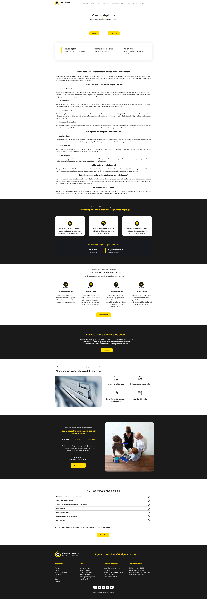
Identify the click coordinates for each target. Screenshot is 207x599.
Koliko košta (96, 165)
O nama (57, 570)
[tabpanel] (78, 448)
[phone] (112, 587)
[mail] (107, 587)
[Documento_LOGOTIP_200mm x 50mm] (63, 2)
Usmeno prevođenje (85, 572)
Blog (56, 579)
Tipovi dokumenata (61, 572)
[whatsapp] (103, 587)
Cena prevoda (60, 169)
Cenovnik (58, 574)
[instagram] (99, 587)
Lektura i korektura (85, 574)
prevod (77, 78)
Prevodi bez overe (85, 570)
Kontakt (57, 581)
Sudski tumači (83, 579)
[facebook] (95, 587)
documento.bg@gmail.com (115, 298)
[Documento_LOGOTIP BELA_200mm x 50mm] (67, 552)
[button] (103, 497)
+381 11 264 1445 (139, 570)
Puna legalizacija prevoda (87, 577)
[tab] (65, 439)
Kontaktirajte (98, 187)
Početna (57, 568)
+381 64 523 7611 (139, 568)
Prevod (61, 146)
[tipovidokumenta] (78, 376)
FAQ (56, 577)
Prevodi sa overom (85, 568)
